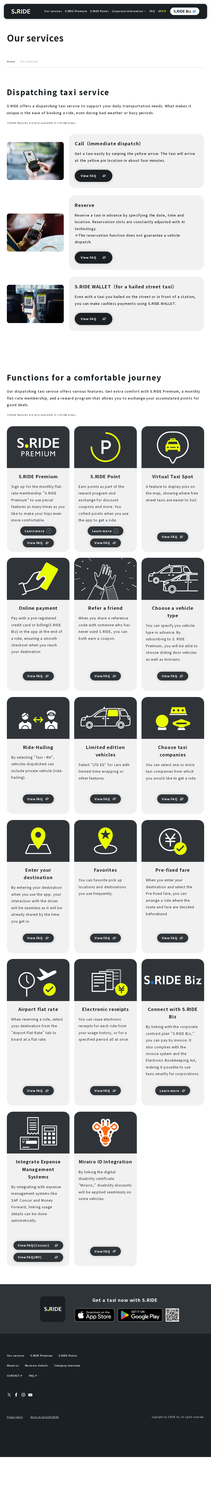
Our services (53, 11)
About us (13, 1365)
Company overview (67, 1365)
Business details (36, 1365)
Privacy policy (15, 1416)
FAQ (152, 11)
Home (11, 61)
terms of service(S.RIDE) (44, 1416)
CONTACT (13, 1375)
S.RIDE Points (99, 11)
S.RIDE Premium (76, 11)
